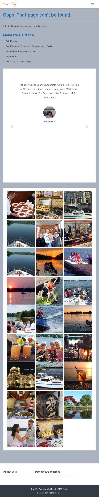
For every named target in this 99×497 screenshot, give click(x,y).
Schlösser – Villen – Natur (19, 61)
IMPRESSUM (10, 471)
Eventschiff (9, 4)
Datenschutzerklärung (47, 471)
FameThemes (55, 493)
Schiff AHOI (12, 41)
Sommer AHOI (13, 56)
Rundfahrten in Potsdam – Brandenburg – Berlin (29, 46)
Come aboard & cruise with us (20, 51)
